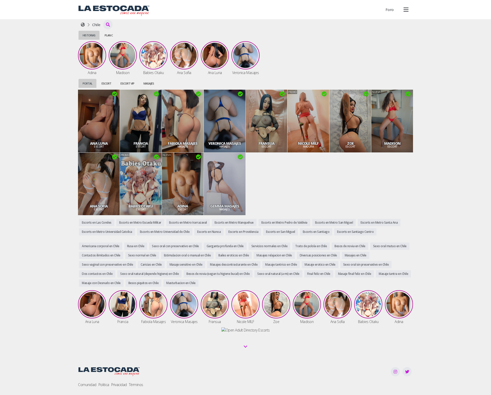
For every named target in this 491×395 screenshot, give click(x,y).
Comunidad (87, 384)
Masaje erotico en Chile (320, 264)
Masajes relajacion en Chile (274, 255)
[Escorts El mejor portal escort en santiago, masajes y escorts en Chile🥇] (83, 24)
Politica (103, 384)
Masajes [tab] (148, 83)
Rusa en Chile (135, 246)
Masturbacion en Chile (181, 283)
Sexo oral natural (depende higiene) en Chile (149, 274)
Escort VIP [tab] (127, 83)
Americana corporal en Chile (100, 246)
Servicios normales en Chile (269, 246)
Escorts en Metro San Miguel (334, 222)
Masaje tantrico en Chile (281, 264)
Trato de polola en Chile (311, 246)
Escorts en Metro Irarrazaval (188, 222)
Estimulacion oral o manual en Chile (187, 255)
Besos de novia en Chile (349, 246)
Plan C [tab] (109, 35)
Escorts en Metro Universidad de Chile (165, 232)
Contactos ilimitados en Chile (101, 255)
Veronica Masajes (224, 143)
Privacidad (119, 384)
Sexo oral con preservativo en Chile (175, 246)
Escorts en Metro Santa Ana (379, 222)
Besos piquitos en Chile (143, 283)
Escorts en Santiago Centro (355, 232)
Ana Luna (99, 143)
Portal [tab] (87, 83)
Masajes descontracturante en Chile (234, 264)
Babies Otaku (140, 206)
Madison (392, 143)
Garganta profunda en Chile (225, 246)
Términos (136, 384)
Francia (140, 143)
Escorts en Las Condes (96, 222)
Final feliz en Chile (318, 274)
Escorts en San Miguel (280, 232)
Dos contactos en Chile (97, 274)
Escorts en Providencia (243, 232)
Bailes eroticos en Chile (233, 255)
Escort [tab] (106, 83)
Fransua (266, 143)
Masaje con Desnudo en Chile (101, 283)
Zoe (350, 143)
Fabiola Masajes (182, 143)
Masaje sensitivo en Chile (186, 264)
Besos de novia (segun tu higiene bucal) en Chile (218, 274)
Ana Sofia (99, 206)
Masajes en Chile (355, 255)
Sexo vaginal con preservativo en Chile (107, 264)
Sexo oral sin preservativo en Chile (366, 264)
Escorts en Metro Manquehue (234, 222)
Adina (182, 206)
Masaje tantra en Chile (393, 274)
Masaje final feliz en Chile (354, 274)
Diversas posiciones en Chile (318, 255)
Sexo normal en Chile (142, 255)
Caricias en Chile (151, 264)
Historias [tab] (89, 35)
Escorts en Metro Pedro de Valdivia (284, 222)
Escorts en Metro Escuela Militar (140, 222)
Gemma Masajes (224, 206)
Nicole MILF (308, 143)
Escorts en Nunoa (209, 232)
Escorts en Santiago (316, 232)
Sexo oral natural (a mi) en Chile (278, 274)
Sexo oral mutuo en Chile (390, 246)
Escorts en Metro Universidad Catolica (107, 232)
